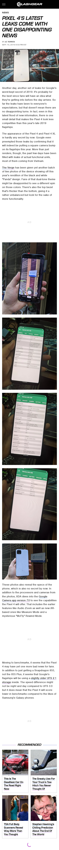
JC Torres (10, 42)
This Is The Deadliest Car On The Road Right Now (13, 783)
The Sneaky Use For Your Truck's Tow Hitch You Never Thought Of (43, 783)
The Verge (8, 167)
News (5, 13)
